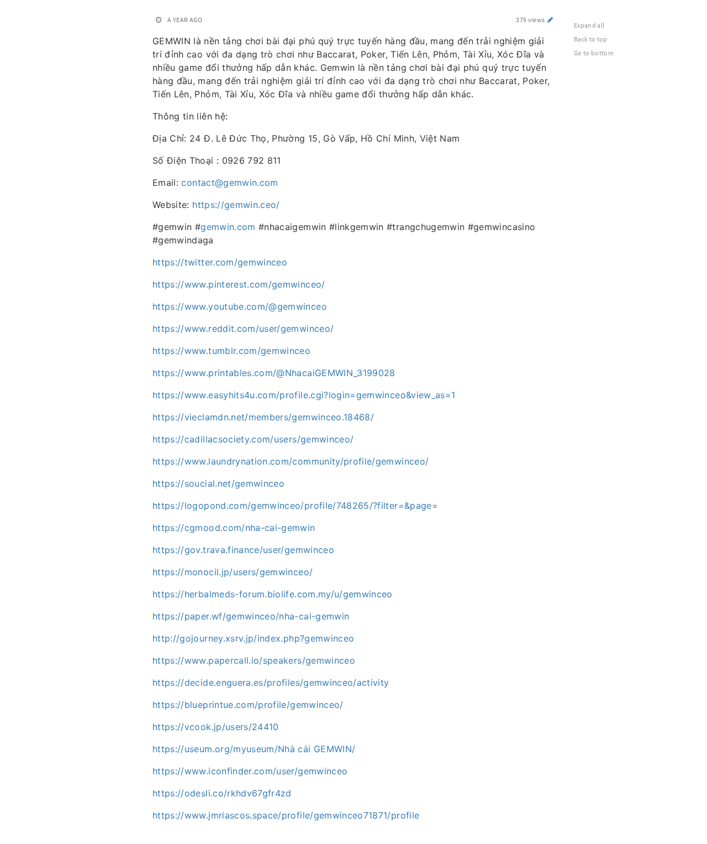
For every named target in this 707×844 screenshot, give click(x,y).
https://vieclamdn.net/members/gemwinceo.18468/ (263, 417)
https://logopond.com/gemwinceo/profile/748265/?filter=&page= (295, 505)
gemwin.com (228, 226)
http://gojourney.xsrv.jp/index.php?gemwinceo (253, 638)
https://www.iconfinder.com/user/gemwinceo (249, 771)
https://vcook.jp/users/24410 (215, 726)
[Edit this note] (550, 19)
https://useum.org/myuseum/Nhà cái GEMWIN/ (253, 748)
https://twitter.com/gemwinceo (219, 262)
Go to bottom (594, 53)
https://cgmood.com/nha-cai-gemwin (233, 527)
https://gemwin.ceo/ (236, 204)
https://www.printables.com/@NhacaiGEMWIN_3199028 (273, 372)
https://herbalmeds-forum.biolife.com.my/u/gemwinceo (272, 594)
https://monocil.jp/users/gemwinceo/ (232, 571)
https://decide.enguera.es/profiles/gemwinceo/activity (270, 682)
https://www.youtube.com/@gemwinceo (239, 306)
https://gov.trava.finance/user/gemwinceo (243, 549)
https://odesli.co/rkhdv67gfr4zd (222, 793)
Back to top (591, 39)
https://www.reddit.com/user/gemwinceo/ (243, 328)
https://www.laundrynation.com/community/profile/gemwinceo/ (290, 461)
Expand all (589, 25)
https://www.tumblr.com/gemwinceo (231, 350)
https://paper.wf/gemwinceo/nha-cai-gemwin (250, 616)
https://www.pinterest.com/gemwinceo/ (238, 284)
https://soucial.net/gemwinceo (218, 483)
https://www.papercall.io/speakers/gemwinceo (253, 660)
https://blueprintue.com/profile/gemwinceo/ (248, 704)
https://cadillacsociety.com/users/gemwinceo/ (253, 439)
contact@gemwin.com (229, 182)
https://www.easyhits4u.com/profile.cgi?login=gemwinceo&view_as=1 (303, 394)
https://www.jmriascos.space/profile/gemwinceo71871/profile (285, 815)
